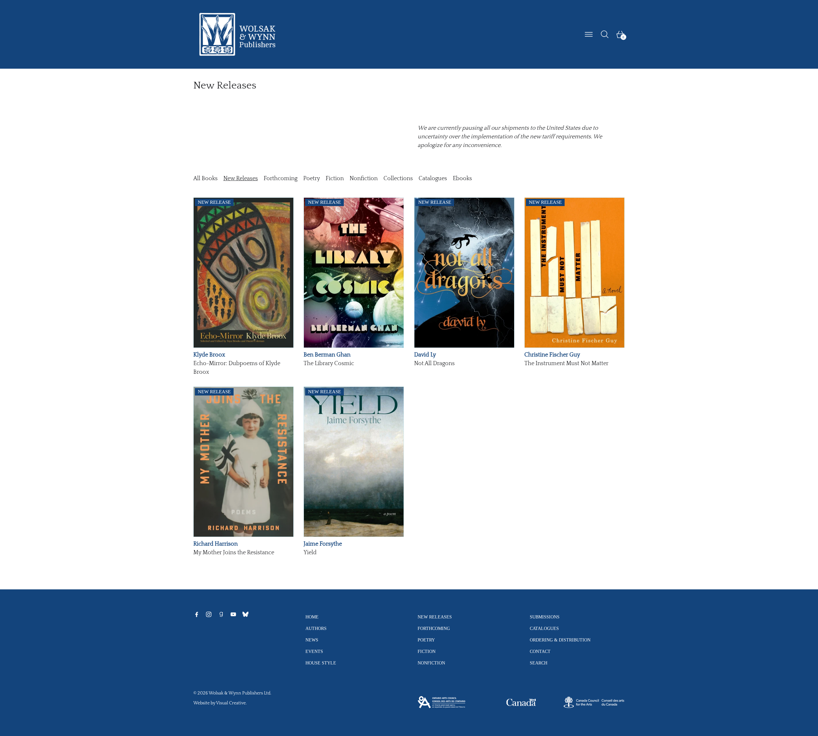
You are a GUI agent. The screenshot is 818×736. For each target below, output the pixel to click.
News (311, 639)
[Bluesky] (245, 614)
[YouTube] (233, 614)
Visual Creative (231, 703)
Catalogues (433, 178)
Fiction (335, 178)
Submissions (544, 616)
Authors (316, 628)
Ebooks (462, 178)
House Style (320, 662)
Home (312, 616)
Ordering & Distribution (560, 639)
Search (538, 662)
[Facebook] (196, 614)
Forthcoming (280, 178)
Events (314, 651)
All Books (205, 178)
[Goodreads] (221, 614)
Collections (398, 178)
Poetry (311, 178)
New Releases (240, 178)
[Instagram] (208, 614)
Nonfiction (364, 178)
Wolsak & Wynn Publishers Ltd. (240, 693)
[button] (604, 34)
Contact (540, 651)
